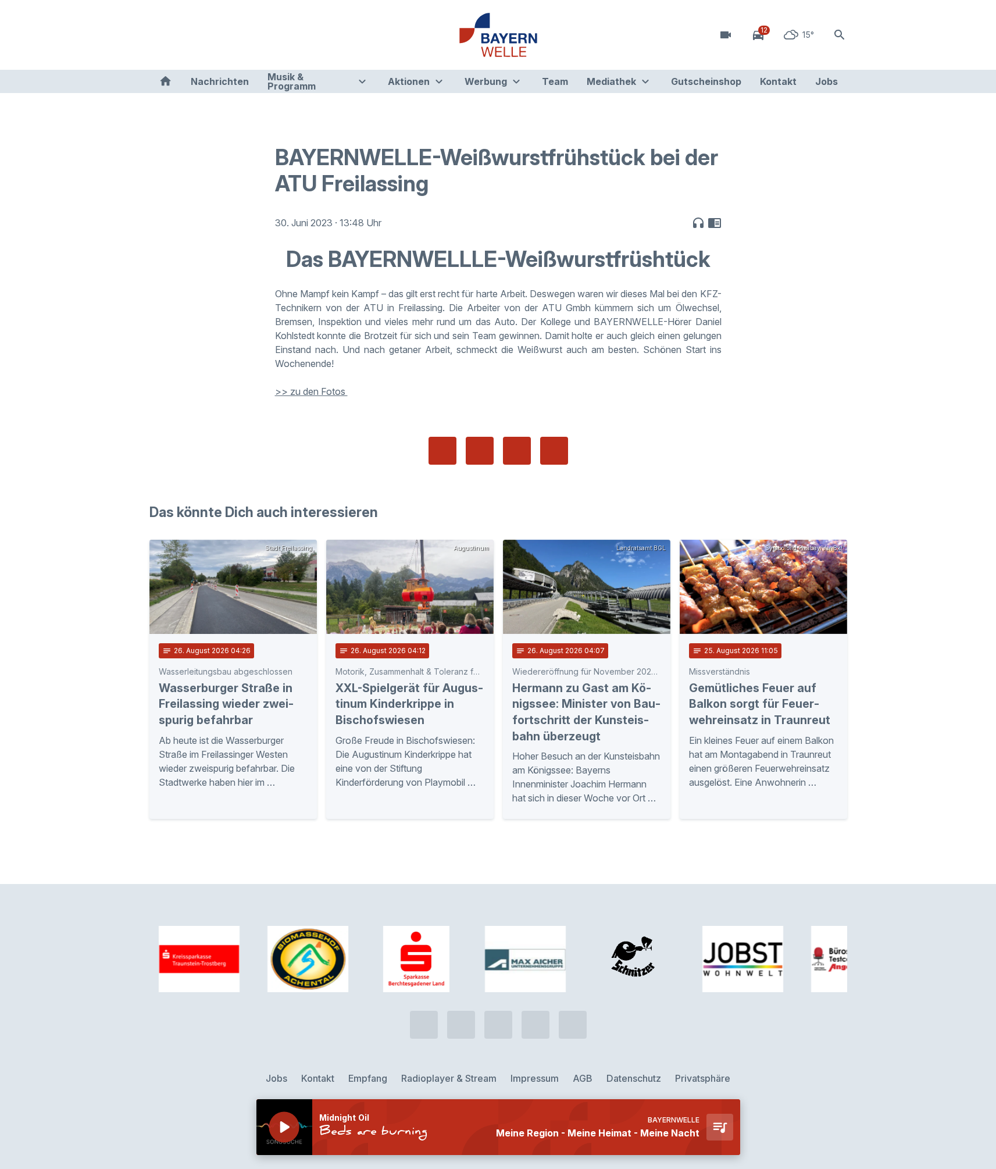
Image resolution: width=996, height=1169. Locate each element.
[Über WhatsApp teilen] (517, 451)
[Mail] (254, 35)
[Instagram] (230, 35)
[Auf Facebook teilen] (442, 451)
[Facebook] (207, 35)
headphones (698, 223)
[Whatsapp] (184, 35)
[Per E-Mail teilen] (554, 451)
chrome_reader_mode (715, 223)
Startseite (165, 81)
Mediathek (611, 81)
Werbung (486, 81)
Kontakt (778, 81)
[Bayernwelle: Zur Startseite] (498, 35)
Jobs (826, 81)
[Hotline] (161, 35)
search (840, 35)
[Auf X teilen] (480, 451)
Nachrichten (220, 81)
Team (555, 81)
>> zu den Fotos (311, 391)
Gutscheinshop (706, 81)
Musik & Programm (291, 81)
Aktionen (409, 81)
